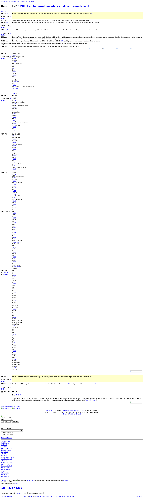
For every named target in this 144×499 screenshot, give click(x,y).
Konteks (3, 11)
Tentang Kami (70, 496)
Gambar (3, 453)
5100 (14, 61)
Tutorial (52, 496)
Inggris (18, 493)
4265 (14, 58)
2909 (14, 65)
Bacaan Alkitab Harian (8, 457)
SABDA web (5, 464)
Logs (63, 496)
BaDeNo (3, 471)
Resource (4, 455)
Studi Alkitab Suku (7, 462)
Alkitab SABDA (11, 488)
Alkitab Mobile (5, 467)
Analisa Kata (23, 1)
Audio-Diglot (5, 476)
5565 (14, 75)
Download (37, 496)
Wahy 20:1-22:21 (91, 400)
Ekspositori (4, 452)
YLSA (16, 483)
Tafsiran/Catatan (14, 1)
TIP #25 (3, 480)
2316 (62, 41)
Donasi (78, 414)
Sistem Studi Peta (6, 448)
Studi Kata (4, 445)
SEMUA (65, 480)
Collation (5, 272)
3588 (14, 213)
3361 (14, 85)
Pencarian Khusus (6, 438)
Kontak (65, 414)
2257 (14, 71)
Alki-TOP (4, 474)
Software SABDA (6, 466)
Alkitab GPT (5, 473)
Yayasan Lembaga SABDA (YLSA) (73, 410)
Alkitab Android (6, 469)
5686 (18, 266)
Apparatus (5, 274)
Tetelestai (4, 460)
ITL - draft (31, 1)
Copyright (49, 410)
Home (26, 496)
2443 (14, 93)
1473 (14, 300)
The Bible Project (6, 459)
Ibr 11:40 (18, 395)
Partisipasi (72, 414)
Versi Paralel (5, 1)
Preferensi (139, 496)
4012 (14, 68)
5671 (18, 242)
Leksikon (4, 446)
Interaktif (58, 496)
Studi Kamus (5, 443)
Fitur (43, 496)
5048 (14, 81)
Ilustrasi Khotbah (6, 450)
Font (47, 496)
